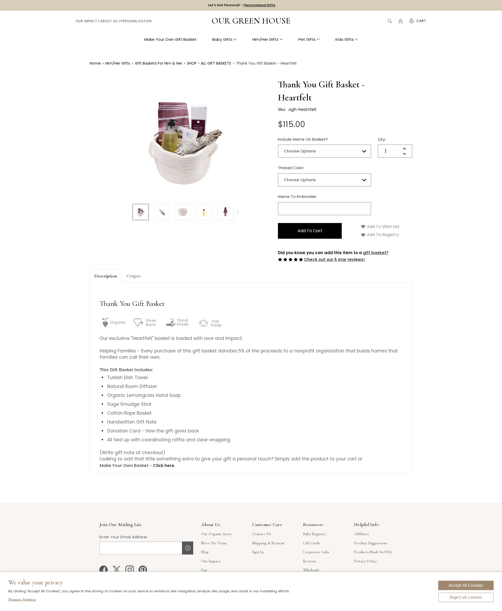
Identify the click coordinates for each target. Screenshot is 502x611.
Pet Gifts (307, 39)
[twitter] (116, 570)
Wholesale (311, 570)
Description (105, 276)
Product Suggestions (370, 543)
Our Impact (86, 21)
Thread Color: (291, 167)
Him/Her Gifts (265, 39)
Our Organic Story (216, 534)
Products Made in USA (373, 552)
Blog (205, 552)
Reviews (309, 561)
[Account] (400, 21)
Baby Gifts (222, 39)
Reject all (466, 597)
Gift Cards (311, 543)
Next (238, 212)
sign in (258, 552)
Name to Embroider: (297, 196)
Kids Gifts (344, 39)
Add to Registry (382, 235)
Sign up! (187, 548)
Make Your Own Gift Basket (170, 39)
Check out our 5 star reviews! (334, 259)
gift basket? (376, 252)
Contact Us (261, 534)
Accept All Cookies (466, 585)
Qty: (382, 139)
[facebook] (103, 570)
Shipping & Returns (268, 543)
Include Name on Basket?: (303, 139)
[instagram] (130, 570)
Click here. (164, 465)
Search (389, 21)
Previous (129, 212)
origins (134, 276)
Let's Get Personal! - (241, 5)
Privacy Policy (365, 561)
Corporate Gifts (316, 552)
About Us (109, 21)
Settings (22, 600)
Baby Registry (314, 534)
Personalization (136, 21)
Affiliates (361, 534)
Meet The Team (213, 543)
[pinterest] (143, 570)
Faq (204, 570)
